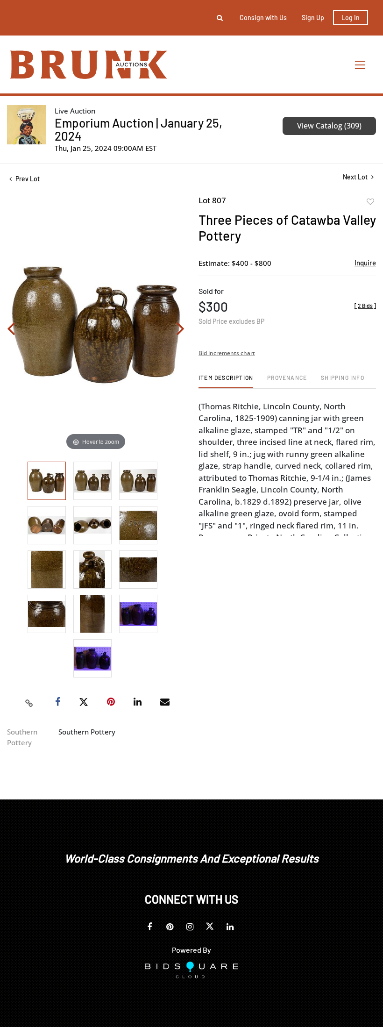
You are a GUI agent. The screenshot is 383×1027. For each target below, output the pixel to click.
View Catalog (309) (329, 126)
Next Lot (356, 177)
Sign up (313, 17)
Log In (350, 17)
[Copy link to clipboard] (29, 702)
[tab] (226, 381)
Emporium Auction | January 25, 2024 (138, 129)
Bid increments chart (227, 353)
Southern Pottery (22, 737)
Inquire (365, 262)
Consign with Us (263, 17)
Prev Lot (27, 179)
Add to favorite (370, 202)
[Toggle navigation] (361, 64)
